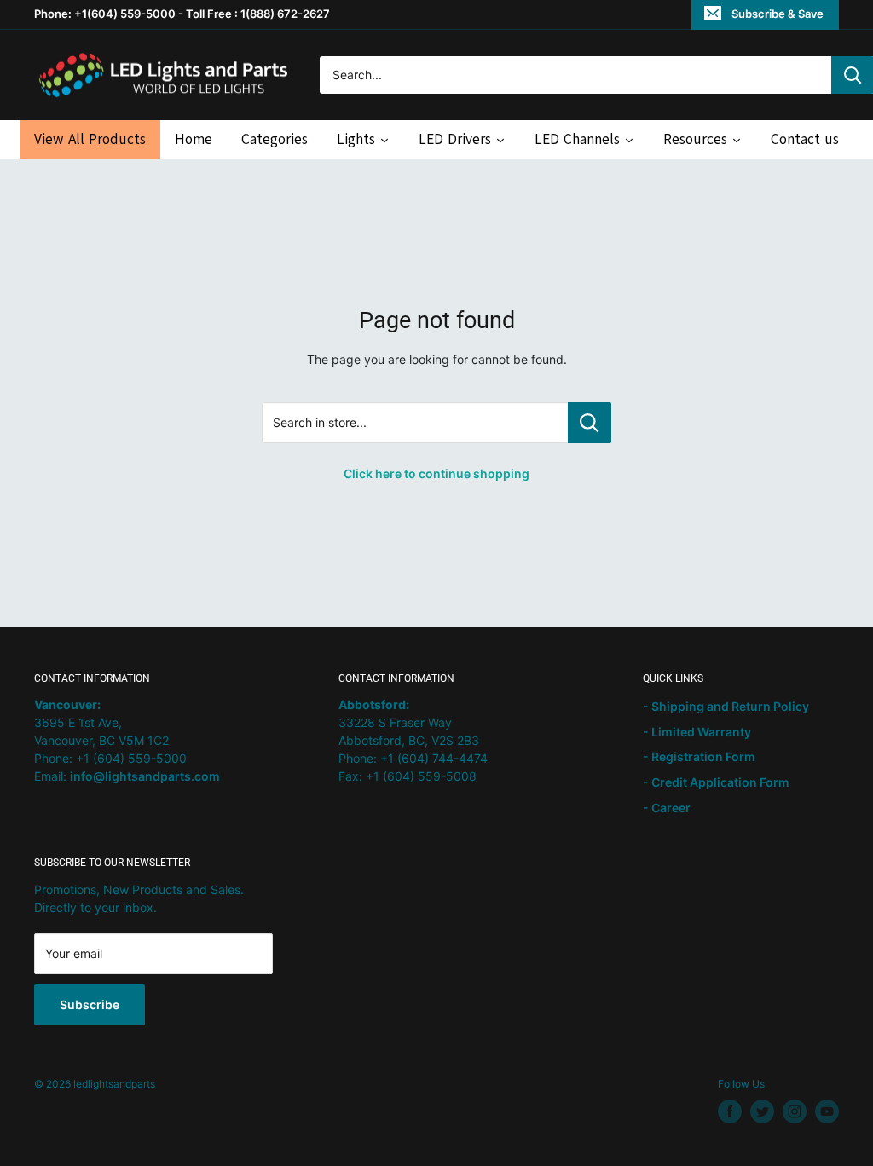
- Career (667, 807)
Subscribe (89, 1004)
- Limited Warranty (697, 731)
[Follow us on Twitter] (762, 1111)
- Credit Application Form (716, 782)
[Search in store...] (589, 422)
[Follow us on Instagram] (795, 1111)
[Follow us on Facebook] (730, 1111)
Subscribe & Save (777, 13)
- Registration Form (699, 756)
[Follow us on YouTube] (827, 1111)
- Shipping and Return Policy (726, 706)
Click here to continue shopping (436, 473)
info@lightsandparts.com (145, 776)
